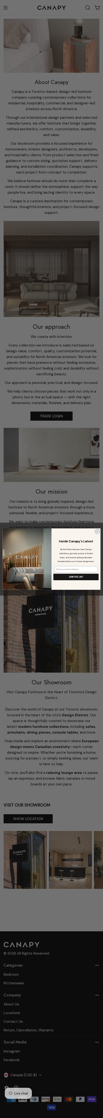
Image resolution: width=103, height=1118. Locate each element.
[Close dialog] (97, 531)
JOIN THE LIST (76, 576)
